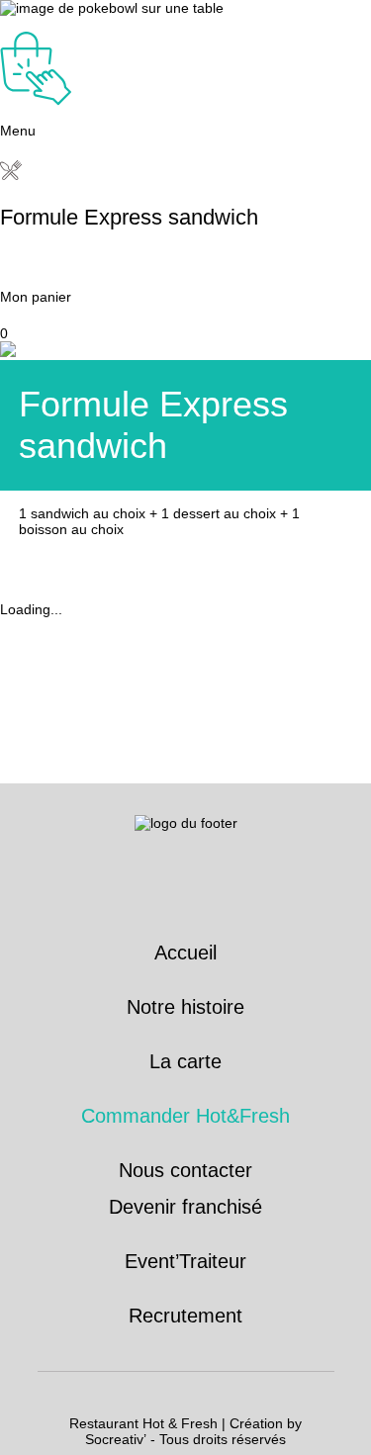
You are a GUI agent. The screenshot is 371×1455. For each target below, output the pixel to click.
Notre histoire (185, 1007)
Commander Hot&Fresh (185, 1116)
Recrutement (185, 1315)
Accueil (185, 952)
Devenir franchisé (185, 1207)
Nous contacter (185, 1170)
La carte (185, 1061)
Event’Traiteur (185, 1261)
